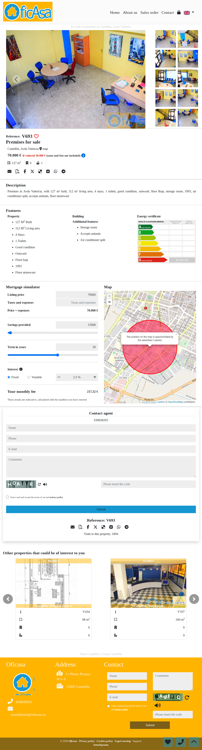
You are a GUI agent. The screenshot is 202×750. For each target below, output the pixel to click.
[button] (8, 599)
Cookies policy (105, 741)
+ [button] (109, 296)
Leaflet (160, 401)
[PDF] (18, 171)
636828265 (101, 420)
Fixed (15, 377)
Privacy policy (87, 741)
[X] (32, 171)
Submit (101, 509)
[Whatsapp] (56, 171)
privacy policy (56, 497)
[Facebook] (25, 171)
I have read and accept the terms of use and (36, 497)
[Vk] (48, 171)
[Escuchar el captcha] (45, 484)
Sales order (149, 12)
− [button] (109, 301)
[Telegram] (63, 171)
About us (130, 12)
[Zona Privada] (179, 12)
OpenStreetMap (175, 401)
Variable (37, 377)
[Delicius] (40, 171)
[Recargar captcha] (39, 484)
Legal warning (123, 741)
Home (115, 12)
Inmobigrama (101, 744)
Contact (168, 12)
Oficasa (73, 741)
